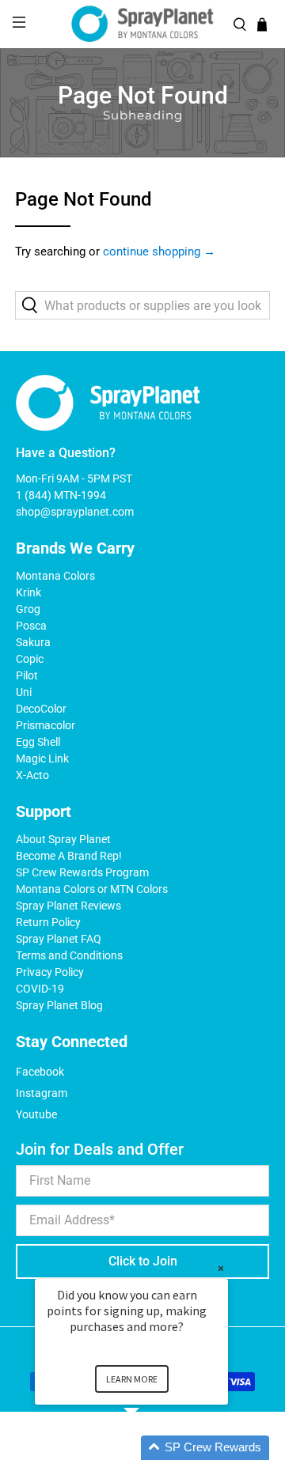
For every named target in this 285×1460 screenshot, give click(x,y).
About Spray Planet (63, 839)
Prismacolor (45, 725)
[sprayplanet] (142, 24)
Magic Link (42, 758)
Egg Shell (38, 742)
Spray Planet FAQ (58, 938)
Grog (28, 609)
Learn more (132, 1379)
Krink (28, 592)
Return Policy (48, 922)
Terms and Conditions (69, 955)
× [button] (221, 1268)
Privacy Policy (50, 972)
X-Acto (32, 775)
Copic (30, 658)
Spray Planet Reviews (68, 905)
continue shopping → (159, 251)
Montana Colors (55, 575)
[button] (150, 1447)
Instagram (41, 1093)
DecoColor (41, 708)
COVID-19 (40, 988)
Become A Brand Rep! (69, 855)
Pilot (27, 675)
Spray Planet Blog (59, 1005)
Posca (31, 625)
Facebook (40, 1071)
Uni (24, 692)
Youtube (36, 1114)
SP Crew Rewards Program (82, 872)
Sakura (33, 642)
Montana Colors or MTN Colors (92, 889)
